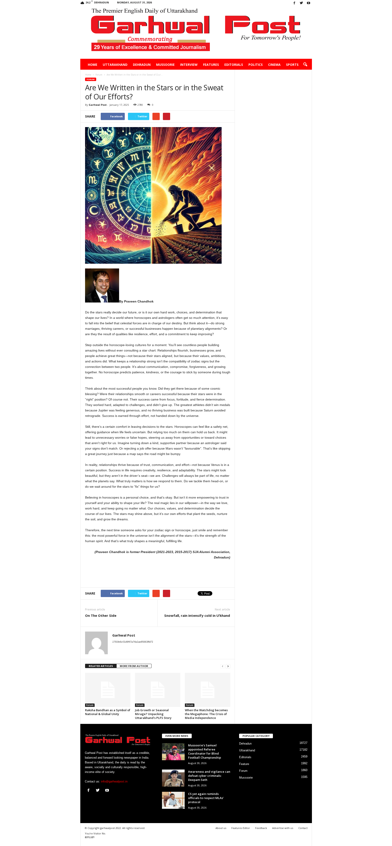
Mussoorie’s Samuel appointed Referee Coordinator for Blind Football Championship (204, 751)
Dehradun (142, 64)
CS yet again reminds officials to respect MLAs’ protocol (206, 798)
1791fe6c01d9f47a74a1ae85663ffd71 (132, 641)
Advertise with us (282, 828)
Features (211, 64)
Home (92, 64)
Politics (255, 64)
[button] (305, 65)
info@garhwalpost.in (114, 781)
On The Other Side (100, 615)
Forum (91, 79)
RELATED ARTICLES (101, 666)
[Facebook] (294, 3)
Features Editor (240, 828)
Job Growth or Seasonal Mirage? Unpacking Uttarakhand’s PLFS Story (153, 714)
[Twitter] (301, 3)
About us (221, 828)
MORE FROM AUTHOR (134, 666)
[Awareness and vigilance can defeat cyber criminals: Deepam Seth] (173, 778)
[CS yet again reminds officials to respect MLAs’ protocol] (173, 800)
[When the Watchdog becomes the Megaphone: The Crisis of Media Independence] (207, 690)
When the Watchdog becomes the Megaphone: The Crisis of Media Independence (206, 714)
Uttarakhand (115, 64)
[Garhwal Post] (196, 33)
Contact (303, 828)
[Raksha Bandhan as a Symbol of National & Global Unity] (107, 690)
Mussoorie (165, 64)
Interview (189, 64)
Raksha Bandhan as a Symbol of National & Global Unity (107, 712)
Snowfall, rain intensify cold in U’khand (197, 615)
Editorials (233, 64)
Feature (244, 764)
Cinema (274, 64)
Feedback (261, 828)
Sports (292, 64)
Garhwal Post (98, 104)
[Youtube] (308, 3)
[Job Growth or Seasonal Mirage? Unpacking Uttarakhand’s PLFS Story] (157, 690)
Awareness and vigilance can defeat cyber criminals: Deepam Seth (209, 776)
